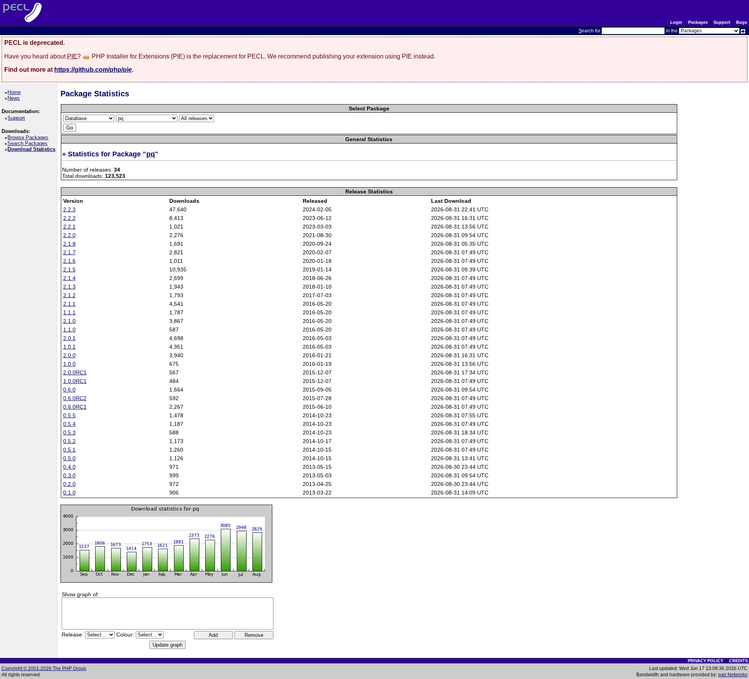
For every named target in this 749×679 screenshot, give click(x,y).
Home (15, 92)
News (15, 98)
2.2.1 (69, 226)
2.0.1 (69, 338)
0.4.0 (69, 467)
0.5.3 (69, 432)
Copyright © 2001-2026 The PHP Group (44, 668)
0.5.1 (69, 450)
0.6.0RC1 (75, 407)
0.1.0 (69, 492)
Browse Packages (29, 137)
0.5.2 (69, 441)
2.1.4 (69, 278)
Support (722, 22)
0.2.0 (69, 484)
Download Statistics (33, 149)
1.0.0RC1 (75, 381)
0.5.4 (69, 424)
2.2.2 (69, 218)
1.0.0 (69, 364)
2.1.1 (69, 304)
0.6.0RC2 (75, 398)
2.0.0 (69, 355)
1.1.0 (69, 329)
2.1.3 (69, 287)
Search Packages (29, 143)
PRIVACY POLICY (705, 660)
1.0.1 (69, 347)
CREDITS (738, 660)
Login (676, 22)
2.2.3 (69, 209)
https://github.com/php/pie (93, 69)
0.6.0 (69, 389)
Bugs (741, 22)
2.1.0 (69, 321)
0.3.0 (69, 475)
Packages (698, 22)
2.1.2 (69, 295)
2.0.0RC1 (75, 372)
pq (150, 154)
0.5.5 (69, 415)
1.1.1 (69, 312)
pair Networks (732, 674)
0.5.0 (69, 458)
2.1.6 (69, 261)
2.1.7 (69, 252)
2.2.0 (69, 235)
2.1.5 (69, 269)
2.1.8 (69, 244)
